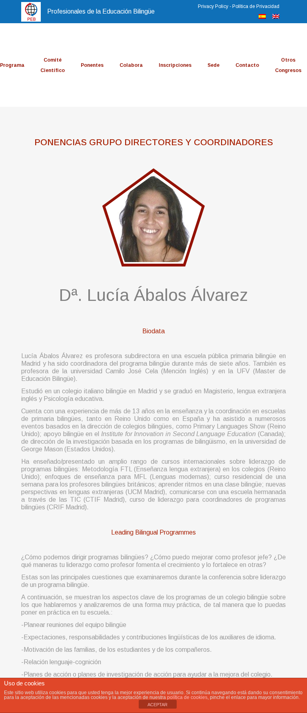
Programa (12, 65)
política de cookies (187, 697)
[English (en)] (275, 16)
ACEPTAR (157, 704)
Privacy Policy (213, 6)
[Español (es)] (262, 16)
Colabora (131, 65)
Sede (213, 65)
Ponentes (92, 65)
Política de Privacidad (255, 6)
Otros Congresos (288, 65)
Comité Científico (52, 65)
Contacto (247, 65)
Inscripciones (175, 65)
